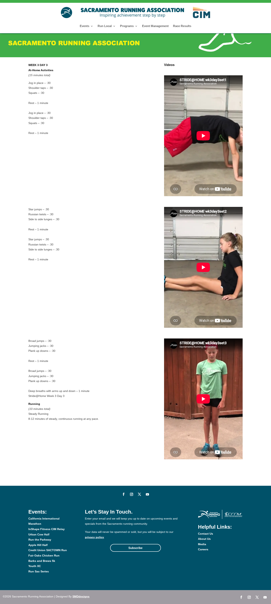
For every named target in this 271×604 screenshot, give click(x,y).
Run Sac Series (38, 571)
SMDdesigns (80, 596)
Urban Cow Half (38, 534)
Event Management (155, 26)
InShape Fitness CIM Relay (46, 529)
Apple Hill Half (38, 545)
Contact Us (205, 533)
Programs (127, 26)
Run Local (105, 26)
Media (202, 544)
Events (84, 26)
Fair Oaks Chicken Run (44, 555)
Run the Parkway (39, 539)
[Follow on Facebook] (123, 494)
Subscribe (135, 548)
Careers (203, 549)
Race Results (182, 26)
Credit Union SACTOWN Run (47, 550)
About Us (204, 538)
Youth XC (34, 566)
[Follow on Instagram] (131, 494)
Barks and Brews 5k (41, 560)
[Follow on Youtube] (147, 494)
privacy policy (94, 537)
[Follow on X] (139, 494)
